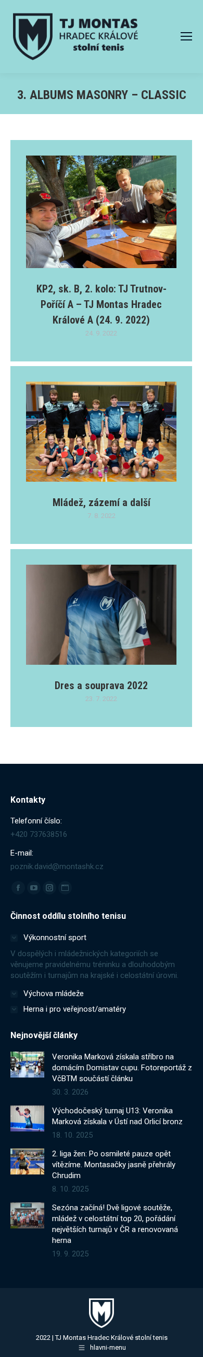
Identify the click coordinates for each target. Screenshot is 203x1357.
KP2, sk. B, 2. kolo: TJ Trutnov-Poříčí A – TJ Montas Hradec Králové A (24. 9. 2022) (101, 304)
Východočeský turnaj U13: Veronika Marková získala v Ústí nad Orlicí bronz (117, 1116)
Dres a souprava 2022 (101, 685)
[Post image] (27, 1065)
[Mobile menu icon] (186, 36)
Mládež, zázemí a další (101, 502)
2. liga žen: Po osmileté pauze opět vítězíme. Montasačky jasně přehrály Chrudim (113, 1164)
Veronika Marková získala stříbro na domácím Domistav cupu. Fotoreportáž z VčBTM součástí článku (122, 1067)
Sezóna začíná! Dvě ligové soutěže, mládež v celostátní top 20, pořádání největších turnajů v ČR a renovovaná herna (115, 1224)
